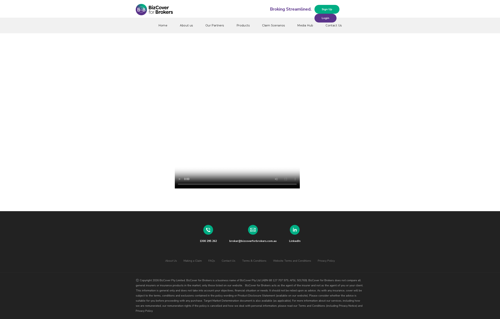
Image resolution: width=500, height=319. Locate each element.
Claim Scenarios (273, 25)
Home (163, 25)
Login (325, 18)
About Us (171, 261)
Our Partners (214, 25)
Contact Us (334, 25)
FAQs (211, 261)
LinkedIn (295, 241)
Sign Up (327, 9)
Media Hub (305, 25)
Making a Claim (193, 261)
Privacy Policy (326, 261)
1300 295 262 (208, 241)
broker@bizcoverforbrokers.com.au (253, 241)
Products (243, 25)
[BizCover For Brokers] (250, 10)
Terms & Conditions (254, 261)
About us (186, 25)
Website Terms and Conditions (292, 261)
